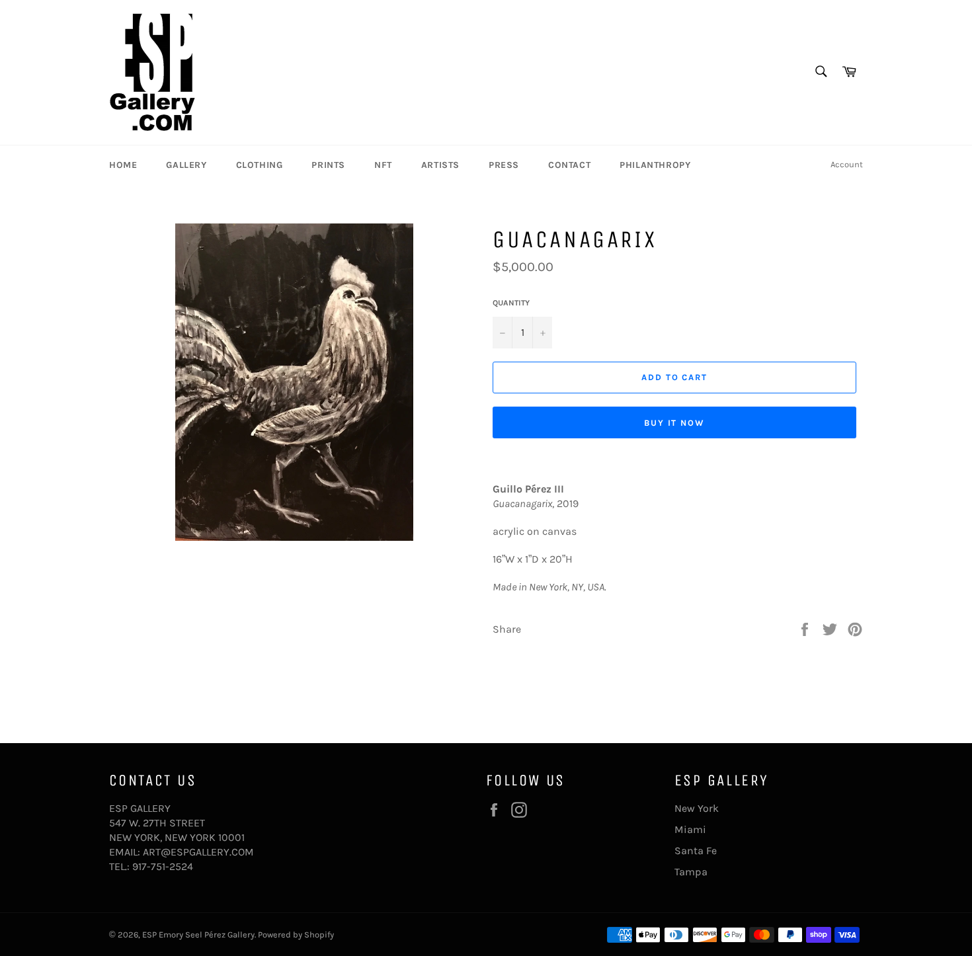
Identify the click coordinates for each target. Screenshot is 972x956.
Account (846, 164)
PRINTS (328, 165)
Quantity (511, 302)
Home (123, 165)
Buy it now (675, 423)
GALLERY (186, 165)
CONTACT (569, 165)
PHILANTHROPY (655, 165)
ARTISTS (440, 165)
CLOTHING (259, 165)
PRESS (504, 165)
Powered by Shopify (296, 934)
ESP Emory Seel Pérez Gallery (198, 934)
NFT (383, 165)
